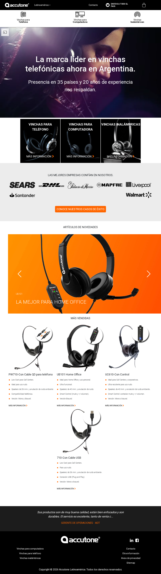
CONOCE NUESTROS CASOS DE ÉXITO (80, 209)
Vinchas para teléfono (30, 553)
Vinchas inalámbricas (30, 558)
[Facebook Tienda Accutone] (137, 541)
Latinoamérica (41, 5)
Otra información (130, 553)
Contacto (93, 5)
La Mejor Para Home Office (52, 302)
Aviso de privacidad (130, 558)
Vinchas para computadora (30, 548)
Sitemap (131, 563)
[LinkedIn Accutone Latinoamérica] (132, 541)
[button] (149, 274)
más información (39, 156)
